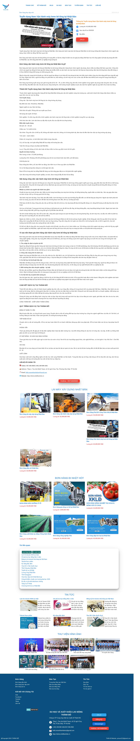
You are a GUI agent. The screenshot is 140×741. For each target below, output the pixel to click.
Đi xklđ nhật (36, 552)
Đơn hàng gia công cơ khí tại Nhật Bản (66, 507)
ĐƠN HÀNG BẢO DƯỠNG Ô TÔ (30, 503)
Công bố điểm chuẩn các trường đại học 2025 (36, 579)
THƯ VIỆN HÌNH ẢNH (69, 634)
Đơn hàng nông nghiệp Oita (62, 535)
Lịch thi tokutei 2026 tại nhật (30, 555)
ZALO (82, 39)
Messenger (99, 724)
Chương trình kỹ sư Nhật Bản (31, 586)
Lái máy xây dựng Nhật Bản (69, 389)
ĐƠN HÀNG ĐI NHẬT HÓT (69, 478)
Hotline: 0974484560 (69, 381)
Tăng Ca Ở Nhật (27, 583)
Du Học (59, 5)
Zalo (16, 695)
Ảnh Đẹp (18, 705)
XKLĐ (51, 5)
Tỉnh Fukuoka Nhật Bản (29, 568)
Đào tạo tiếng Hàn (54, 686)
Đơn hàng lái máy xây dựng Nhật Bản (32, 414)
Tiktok (17, 701)
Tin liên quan (25, 545)
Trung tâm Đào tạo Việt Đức (57, 682)
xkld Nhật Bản (26, 552)
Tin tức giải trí (87, 689)
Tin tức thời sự (87, 686)
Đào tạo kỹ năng (54, 689)
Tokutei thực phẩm (27, 561)
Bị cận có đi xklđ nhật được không (32, 581)
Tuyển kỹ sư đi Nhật (28, 570)
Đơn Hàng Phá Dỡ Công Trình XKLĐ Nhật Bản (102, 412)
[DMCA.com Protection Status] (32, 710)
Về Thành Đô (41, 5)
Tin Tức (89, 5)
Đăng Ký (99, 719)
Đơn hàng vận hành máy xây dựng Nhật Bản (68, 414)
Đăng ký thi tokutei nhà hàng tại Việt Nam (34, 559)
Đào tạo (68, 5)
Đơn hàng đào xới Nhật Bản (29, 468)
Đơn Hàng (19, 679)
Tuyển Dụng (79, 5)
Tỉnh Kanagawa (26, 574)
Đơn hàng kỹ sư (20, 686)
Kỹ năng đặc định (27, 563)
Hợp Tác (85, 684)
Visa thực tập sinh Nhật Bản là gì (32, 577)
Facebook (18, 697)
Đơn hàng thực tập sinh (27, 12)
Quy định (86, 682)
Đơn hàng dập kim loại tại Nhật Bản (98, 535)
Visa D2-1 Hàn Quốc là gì (29, 566)
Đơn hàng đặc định (21, 682)
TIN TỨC (69, 594)
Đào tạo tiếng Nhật (55, 684)
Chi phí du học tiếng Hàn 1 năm (31, 557)
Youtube (17, 699)
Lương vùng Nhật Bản (28, 572)
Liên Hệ (98, 5)
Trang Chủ (30, 5)
